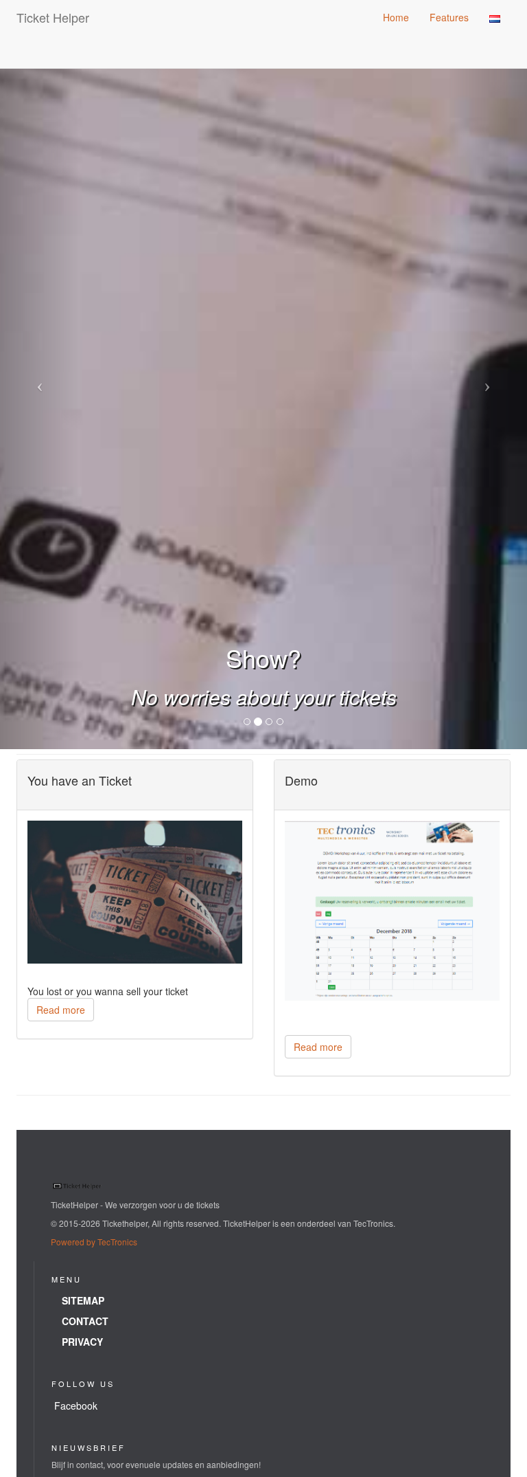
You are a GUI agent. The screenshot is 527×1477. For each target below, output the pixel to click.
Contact (85, 1321)
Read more (60, 1010)
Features (449, 17)
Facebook (75, 1405)
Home (396, 17)
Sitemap (83, 1300)
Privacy (82, 1341)
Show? (263, 657)
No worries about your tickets (264, 696)
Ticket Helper (52, 17)
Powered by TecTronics (94, 1241)
